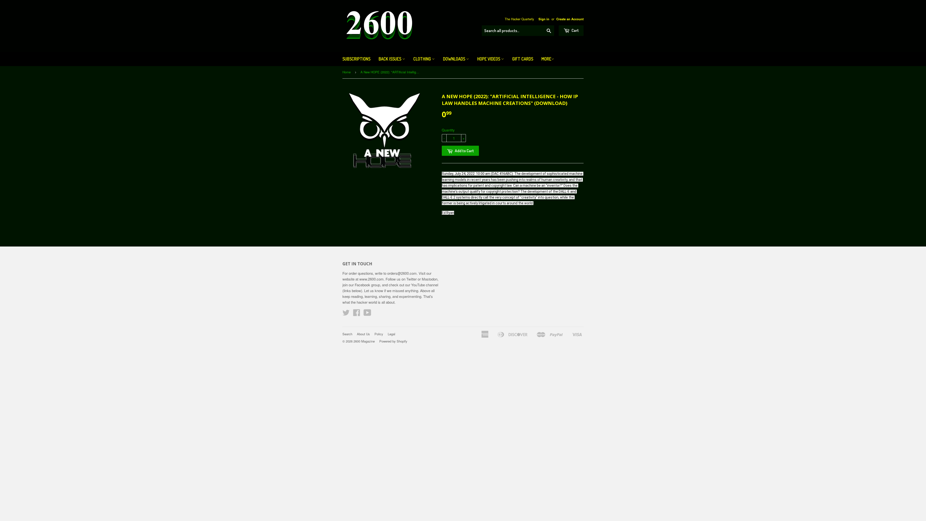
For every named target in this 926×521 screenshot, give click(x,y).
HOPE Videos (489, 59)
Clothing (422, 59)
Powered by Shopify (393, 341)
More (546, 59)
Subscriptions (356, 59)
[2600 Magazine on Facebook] (356, 313)
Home (346, 72)
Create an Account (570, 19)
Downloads (454, 59)
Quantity (448, 130)
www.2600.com (371, 278)
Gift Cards (522, 59)
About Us (363, 334)
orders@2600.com (402, 273)
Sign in (543, 19)
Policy (378, 334)
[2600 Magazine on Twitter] (346, 313)
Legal (391, 334)
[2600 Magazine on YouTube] (367, 313)
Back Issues (390, 59)
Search (347, 334)
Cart (575, 30)
